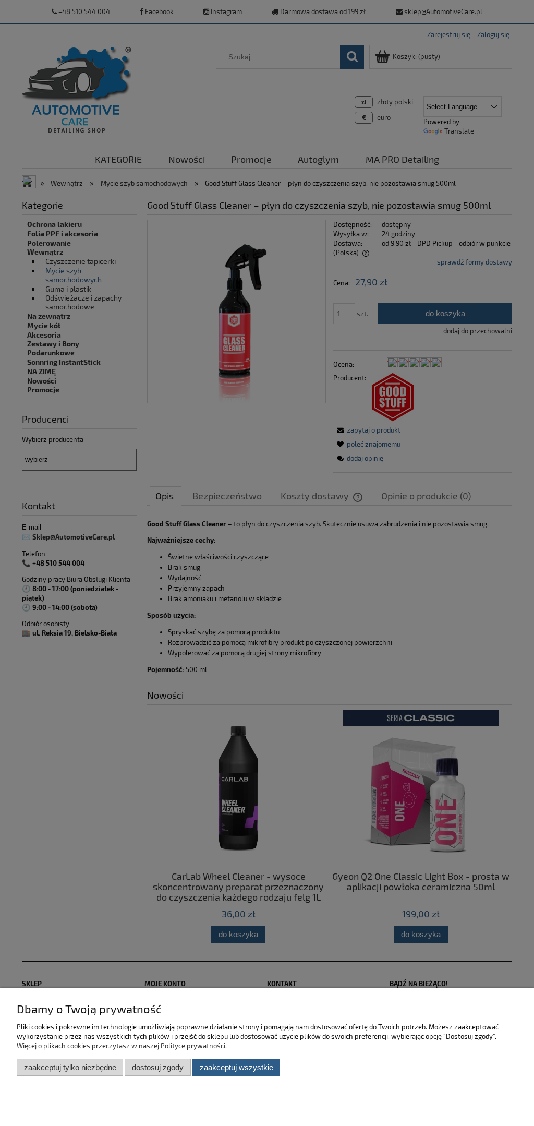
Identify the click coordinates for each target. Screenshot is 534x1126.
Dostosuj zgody (158, 1067)
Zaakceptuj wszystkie (236, 1067)
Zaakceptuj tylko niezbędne (70, 1067)
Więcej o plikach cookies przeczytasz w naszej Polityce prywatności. (122, 1045)
